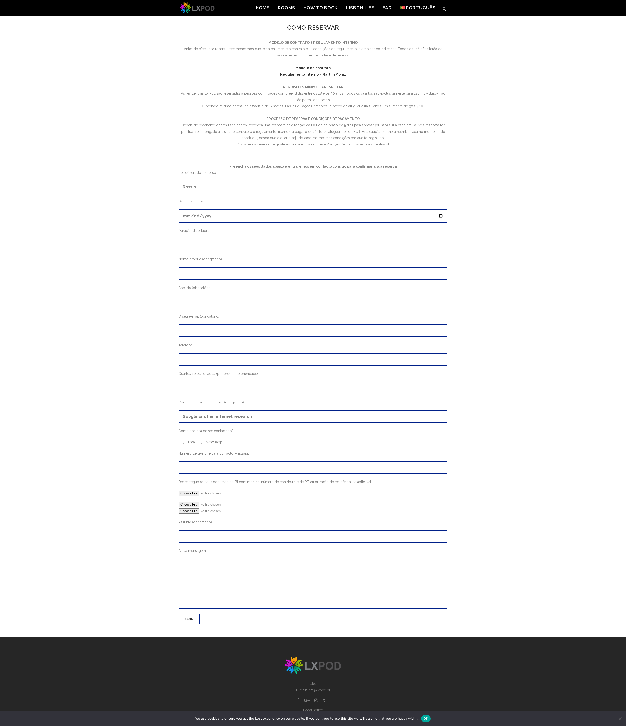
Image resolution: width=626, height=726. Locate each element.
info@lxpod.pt (319, 690)
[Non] (619, 718)
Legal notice (313, 710)
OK (426, 718)
